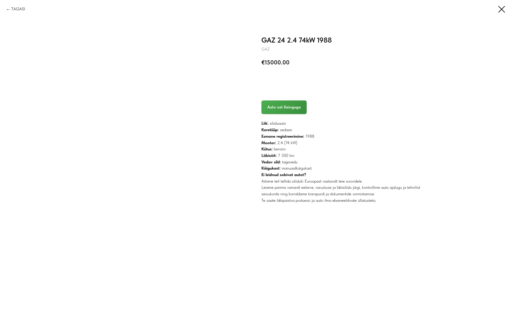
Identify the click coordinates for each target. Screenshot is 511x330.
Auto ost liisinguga (284, 107)
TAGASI (18, 8)
